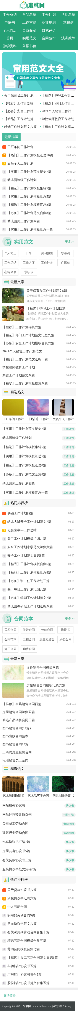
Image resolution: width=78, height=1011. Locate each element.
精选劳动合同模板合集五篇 (26, 940)
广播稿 (65, 262)
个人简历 (10, 30)
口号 (29, 253)
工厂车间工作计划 (20, 147)
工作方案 (29, 22)
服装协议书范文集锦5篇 (19, 869)
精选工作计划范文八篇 (20, 127)
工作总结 (10, 14)
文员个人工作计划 (20, 163)
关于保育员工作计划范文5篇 (24, 95)
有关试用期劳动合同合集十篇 (28, 932)
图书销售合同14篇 (15, 744)
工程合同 (29, 639)
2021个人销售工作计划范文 (22, 351)
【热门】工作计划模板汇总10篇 (30, 155)
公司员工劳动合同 (15, 823)
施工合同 (10, 649)
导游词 (65, 253)
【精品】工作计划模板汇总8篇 (29, 572)
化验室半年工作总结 (22, 530)
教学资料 (10, 46)
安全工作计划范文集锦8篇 (26, 555)
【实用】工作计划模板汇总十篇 (30, 229)
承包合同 (65, 639)
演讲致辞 (68, 38)
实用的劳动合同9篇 (21, 915)
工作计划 (49, 14)
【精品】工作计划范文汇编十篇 (27, 119)
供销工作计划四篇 (20, 513)
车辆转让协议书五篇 (22, 966)
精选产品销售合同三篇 (18, 720)
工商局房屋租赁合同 (17, 752)
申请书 (10, 22)
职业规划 (49, 22)
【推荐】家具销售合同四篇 (21, 704)
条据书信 (29, 46)
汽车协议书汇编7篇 (16, 842)
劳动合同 (47, 630)
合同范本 (49, 38)
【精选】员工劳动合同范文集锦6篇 (32, 957)
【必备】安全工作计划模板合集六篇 (30, 111)
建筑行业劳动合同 (15, 833)
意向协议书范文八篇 (22, 923)
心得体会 (10, 272)
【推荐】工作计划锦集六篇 (23, 103)
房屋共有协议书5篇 (16, 851)
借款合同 (29, 630)
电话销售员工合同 (15, 760)
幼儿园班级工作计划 (22, 180)
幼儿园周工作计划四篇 (23, 221)
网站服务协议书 (13, 805)
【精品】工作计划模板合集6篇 (29, 564)
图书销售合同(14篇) (16, 728)
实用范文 (29, 38)
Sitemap (67, 1006)
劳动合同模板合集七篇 (23, 949)
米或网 (27, 1006)
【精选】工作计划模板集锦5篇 (29, 188)
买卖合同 (10, 630)
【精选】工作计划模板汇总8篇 (29, 204)
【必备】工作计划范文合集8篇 (29, 213)
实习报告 (47, 253)
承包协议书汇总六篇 (22, 898)
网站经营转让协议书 (17, 814)
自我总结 (29, 14)
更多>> (70, 241)
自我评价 (49, 30)
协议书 (65, 630)
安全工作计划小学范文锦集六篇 (30, 547)
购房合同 (29, 649)
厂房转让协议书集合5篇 (24, 974)
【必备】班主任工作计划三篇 (28, 581)
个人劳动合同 (17, 907)
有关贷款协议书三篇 (17, 860)
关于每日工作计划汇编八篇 (26, 589)
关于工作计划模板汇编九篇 (26, 538)
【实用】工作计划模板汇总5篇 (29, 196)
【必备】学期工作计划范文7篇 (29, 598)
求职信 (68, 22)
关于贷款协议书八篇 (22, 890)
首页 (9, 38)
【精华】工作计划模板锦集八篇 (25, 383)
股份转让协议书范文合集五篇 (28, 983)
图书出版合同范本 (15, 736)
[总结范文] (39, 89)
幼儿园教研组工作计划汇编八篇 (30, 606)
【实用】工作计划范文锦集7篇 (29, 171)
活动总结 (68, 14)
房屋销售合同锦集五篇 (18, 712)
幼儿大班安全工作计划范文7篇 (29, 521)
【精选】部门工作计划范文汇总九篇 (28, 335)
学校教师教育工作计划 (58, 119)
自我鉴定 (29, 30)
